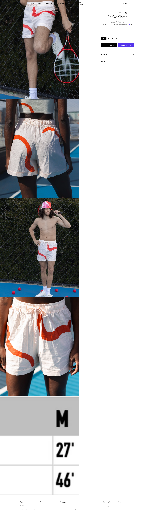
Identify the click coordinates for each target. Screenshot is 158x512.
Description (104, 54)
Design (103, 61)
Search (22, 506)
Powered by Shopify (33, 510)
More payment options (126, 48)
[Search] (129, 3)
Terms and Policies (79, 510)
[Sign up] (136, 506)
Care (102, 58)
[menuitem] (68, 3)
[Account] (133, 3)
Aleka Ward (25, 510)
